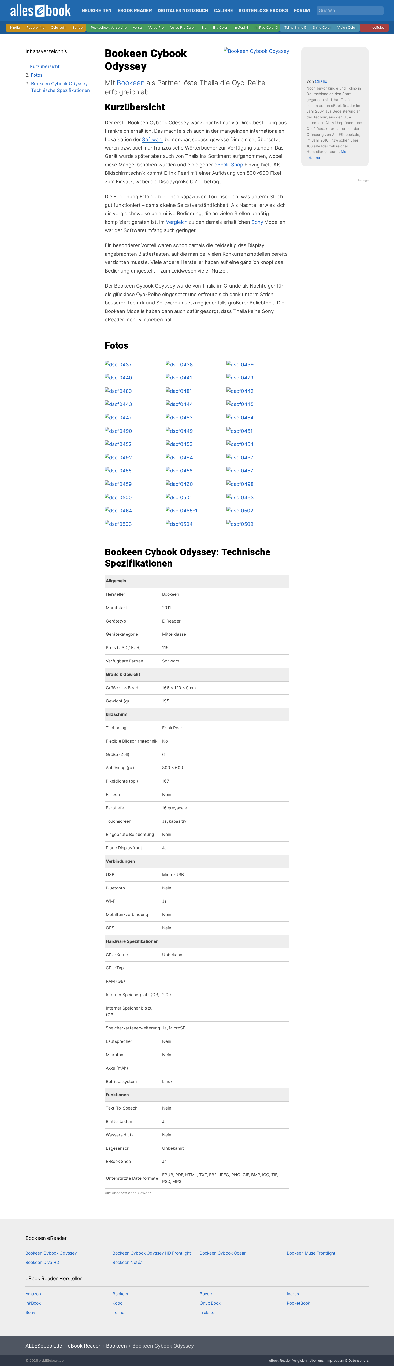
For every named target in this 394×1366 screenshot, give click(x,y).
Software (152, 139)
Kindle (15, 27)
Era (204, 27)
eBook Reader (135, 10)
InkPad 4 (241, 27)
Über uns (316, 1360)
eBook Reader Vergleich (288, 1360)
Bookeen (130, 83)
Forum (302, 10)
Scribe (77, 27)
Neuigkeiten (97, 10)
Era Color (220, 27)
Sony (257, 222)
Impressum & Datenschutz (347, 1360)
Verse (137, 27)
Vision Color (346, 27)
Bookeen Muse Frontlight (311, 1253)
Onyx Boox (210, 1303)
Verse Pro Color (182, 27)
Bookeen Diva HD (42, 1262)
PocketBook (298, 1303)
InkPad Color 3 (266, 27)
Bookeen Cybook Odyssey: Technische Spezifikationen (60, 87)
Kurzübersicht (45, 66)
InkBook (33, 1303)
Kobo (117, 1303)
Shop (237, 165)
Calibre (223, 10)
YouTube (377, 27)
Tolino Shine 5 (295, 27)
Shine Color (322, 27)
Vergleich (176, 222)
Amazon (33, 1293)
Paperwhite (35, 27)
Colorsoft (58, 27)
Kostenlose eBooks (263, 10)
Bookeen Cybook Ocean (223, 1253)
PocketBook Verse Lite (109, 27)
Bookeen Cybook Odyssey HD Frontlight (152, 1253)
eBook (221, 165)
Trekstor (208, 1312)
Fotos (37, 75)
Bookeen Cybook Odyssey (51, 1253)
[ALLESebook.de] (41, 10)
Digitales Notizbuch (183, 10)
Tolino (118, 1312)
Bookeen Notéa (128, 1262)
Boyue (206, 1293)
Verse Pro (156, 27)
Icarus (293, 1293)
